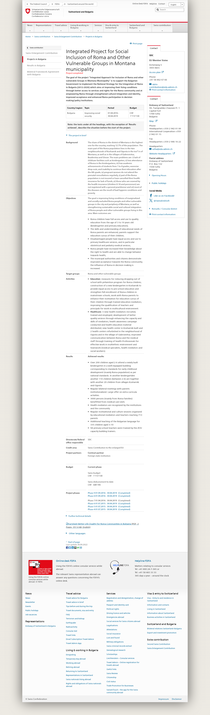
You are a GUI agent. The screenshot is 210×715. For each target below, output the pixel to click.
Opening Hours (158, 175)
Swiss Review (112, 673)
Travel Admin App (73, 643)
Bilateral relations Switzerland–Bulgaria (164, 629)
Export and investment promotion (161, 633)
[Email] (81, 547)
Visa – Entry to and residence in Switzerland (160, 599)
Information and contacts (158, 605)
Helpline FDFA (143, 560)
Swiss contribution (162, 25)
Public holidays (159, 183)
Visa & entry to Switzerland (112, 26)
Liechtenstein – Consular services (120, 658)
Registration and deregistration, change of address (125, 599)
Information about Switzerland (160, 613)
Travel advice (61, 25)
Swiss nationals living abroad (78, 679)
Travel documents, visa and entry (80, 610)
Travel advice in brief (75, 602)
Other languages (76, 533)
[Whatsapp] (78, 547)
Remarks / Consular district (164, 209)
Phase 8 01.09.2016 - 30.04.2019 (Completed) (109, 496)
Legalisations (112, 625)
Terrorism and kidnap (75, 619)
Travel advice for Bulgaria (77, 598)
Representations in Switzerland (79, 675)
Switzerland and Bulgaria (137, 26)
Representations (43, 25)
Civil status (111, 682)
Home (28, 37)
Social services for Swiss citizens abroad (123, 621)
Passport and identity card (118, 605)
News (29, 25)
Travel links (71, 635)
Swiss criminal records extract (119, 646)
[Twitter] (70, 547)
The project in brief (77, 135)
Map (151, 121)
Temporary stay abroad (76, 659)
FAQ (68, 615)
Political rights (113, 609)
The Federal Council (38, 4)
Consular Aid (71, 631)
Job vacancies (31, 615)
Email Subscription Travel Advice (80, 639)
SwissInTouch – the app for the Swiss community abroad (122, 691)
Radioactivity (71, 627)
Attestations (112, 630)
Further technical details (79, 516)
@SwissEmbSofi (161, 200)
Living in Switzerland (156, 609)
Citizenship (111, 677)
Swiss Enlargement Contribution (68, 37)
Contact (152, 48)
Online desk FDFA (66, 560)
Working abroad (73, 663)
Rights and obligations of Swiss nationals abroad (83, 684)
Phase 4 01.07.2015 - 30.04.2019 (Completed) (109, 509)
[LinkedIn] (72, 547)
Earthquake (71, 623)
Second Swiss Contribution (158, 644)
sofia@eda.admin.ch (162, 149)
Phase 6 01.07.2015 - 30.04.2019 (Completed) (109, 503)
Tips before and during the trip (79, 606)
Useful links (111, 669)
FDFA (57, 4)
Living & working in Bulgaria (79, 26)
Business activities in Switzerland (161, 617)
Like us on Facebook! (164, 195)
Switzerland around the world (80, 4)
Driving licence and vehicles (118, 613)
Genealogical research (116, 650)
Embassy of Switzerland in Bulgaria (40, 626)
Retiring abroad (73, 667)
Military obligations (115, 642)
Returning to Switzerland (77, 671)
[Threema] (75, 547)
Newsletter (30, 602)
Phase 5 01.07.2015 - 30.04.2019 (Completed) (109, 506)
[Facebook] (67, 547)
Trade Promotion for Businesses (120, 686)
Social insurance (113, 634)
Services (98, 25)
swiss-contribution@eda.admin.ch (163, 85)
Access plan (155, 72)
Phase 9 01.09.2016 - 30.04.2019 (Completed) (109, 493)
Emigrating (71, 655)
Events (28, 606)
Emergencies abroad (115, 617)
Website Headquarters (160, 153)
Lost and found (113, 638)
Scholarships (112, 654)
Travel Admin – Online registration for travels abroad (123, 663)
